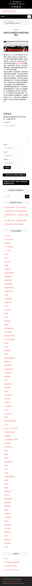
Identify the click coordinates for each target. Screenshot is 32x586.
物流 (6, 417)
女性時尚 (8, 310)
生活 (6, 425)
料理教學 (8, 376)
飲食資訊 (8, 539)
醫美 (6, 510)
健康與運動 (8, 284)
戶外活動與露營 (10, 339)
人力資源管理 (9, 247)
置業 (6, 454)
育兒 (6, 465)
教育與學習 (8, 365)
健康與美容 (8, 280)
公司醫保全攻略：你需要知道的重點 (16, 220)
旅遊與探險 (8, 384)
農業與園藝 (8, 499)
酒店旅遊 (8, 502)
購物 (6, 488)
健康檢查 (8, 269)
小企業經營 (8, 332)
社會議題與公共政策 (11, 439)
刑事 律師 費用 (19, 63)
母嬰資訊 (8, 402)
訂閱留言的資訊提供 (11, 566)
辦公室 (7, 495)
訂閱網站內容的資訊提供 (12, 562)
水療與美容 (8, 406)
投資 (6, 347)
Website (6, 159)
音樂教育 (8, 532)
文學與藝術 (8, 373)
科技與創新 (8, 447)
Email (6, 152)
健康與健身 (8, 276)
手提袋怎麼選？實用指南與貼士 (14, 224)
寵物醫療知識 (9, 328)
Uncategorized (9, 239)
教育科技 (8, 362)
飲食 (6, 536)
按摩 (6, 354)
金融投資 (8, 513)
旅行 (6, 380)
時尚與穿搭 (8, 395)
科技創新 (8, 443)
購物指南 (8, 491)
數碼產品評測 (9, 369)
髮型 (6, 547)
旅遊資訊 (8, 387)
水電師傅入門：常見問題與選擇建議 (16, 211)
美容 (6, 458)
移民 (6, 451)
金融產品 (8, 517)
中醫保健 (8, 243)
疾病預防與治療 (10, 432)
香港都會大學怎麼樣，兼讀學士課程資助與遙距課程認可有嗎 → (15, 182)
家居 (6, 317)
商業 (6, 295)
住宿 (6, 254)
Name (6, 144)
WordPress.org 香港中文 (12, 570)
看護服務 (8, 436)
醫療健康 (8, 506)
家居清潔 (8, 321)
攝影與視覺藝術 (10, 358)
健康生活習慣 (9, 273)
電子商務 (8, 528)
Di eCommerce (15, 583)
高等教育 (8, 543)
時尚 (6, 391)
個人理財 (8, 262)
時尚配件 (8, 399)
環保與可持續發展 (10, 421)
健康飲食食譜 (9, 287)
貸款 (6, 484)
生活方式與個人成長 (11, 428)
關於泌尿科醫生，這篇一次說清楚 (15, 207)
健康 (6, 265)
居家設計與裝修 (10, 336)
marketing (8, 236)
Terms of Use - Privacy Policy (11, 581)
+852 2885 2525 (17, 2)
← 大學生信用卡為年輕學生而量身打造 (14, 175)
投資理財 (8, 350)
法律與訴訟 (10, 22)
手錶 (6, 343)
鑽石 (6, 521)
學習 (6, 313)
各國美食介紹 (9, 291)
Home (5, 22)
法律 (6, 410)
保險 (6, 258)
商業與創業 (8, 299)
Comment (7, 122)
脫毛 (6, 469)
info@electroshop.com (18, 4)
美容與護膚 (8, 462)
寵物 (6, 325)
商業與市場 (8, 302)
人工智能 (8, 250)
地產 (6, 306)
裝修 (6, 480)
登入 (6, 558)
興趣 (6, 473)
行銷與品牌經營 (10, 476)
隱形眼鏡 (8, 525)
